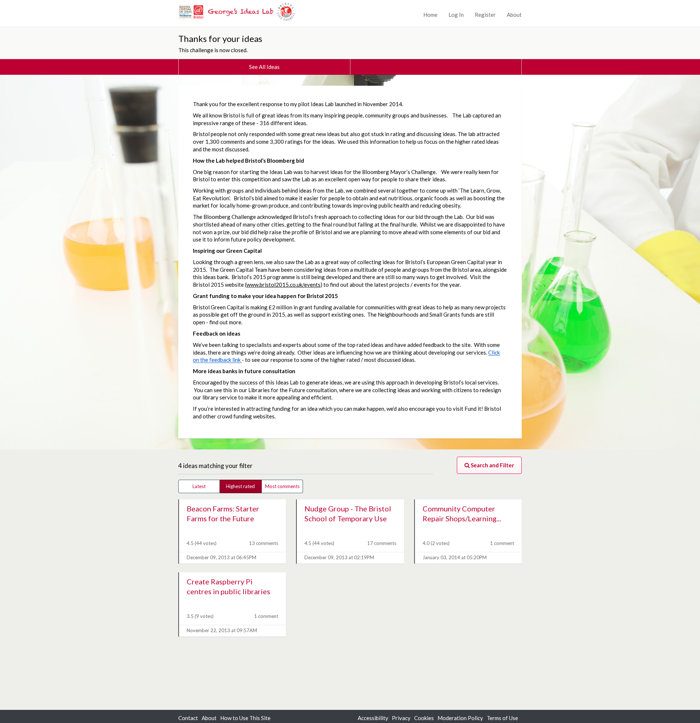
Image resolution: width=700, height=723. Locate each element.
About (514, 14)
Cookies (424, 718)
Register (485, 14)
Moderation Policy (460, 718)
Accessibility (373, 718)
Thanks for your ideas (220, 38)
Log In (456, 14)
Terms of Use (502, 718)
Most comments (282, 486)
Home (430, 14)
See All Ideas (264, 66)
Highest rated (240, 486)
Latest (199, 486)
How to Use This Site (245, 718)
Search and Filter (492, 465)
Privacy (401, 718)
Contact (188, 718)
